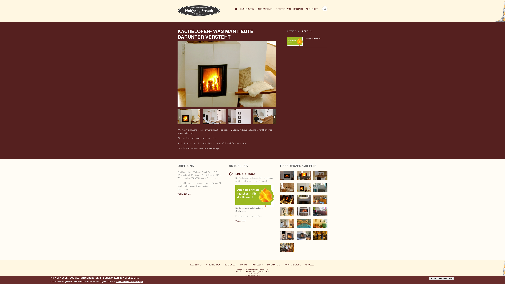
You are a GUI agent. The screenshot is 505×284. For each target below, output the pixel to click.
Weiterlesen (184, 194)
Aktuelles (312, 9)
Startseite (235, 9)
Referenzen (283, 9)
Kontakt (298, 9)
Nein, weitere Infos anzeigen (129, 281)
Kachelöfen (247, 9)
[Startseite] (199, 10)
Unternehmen (265, 9)
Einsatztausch (313, 38)
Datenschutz (273, 265)
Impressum (257, 265)
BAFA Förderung (292, 265)
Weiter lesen (240, 221)
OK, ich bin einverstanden (441, 278)
